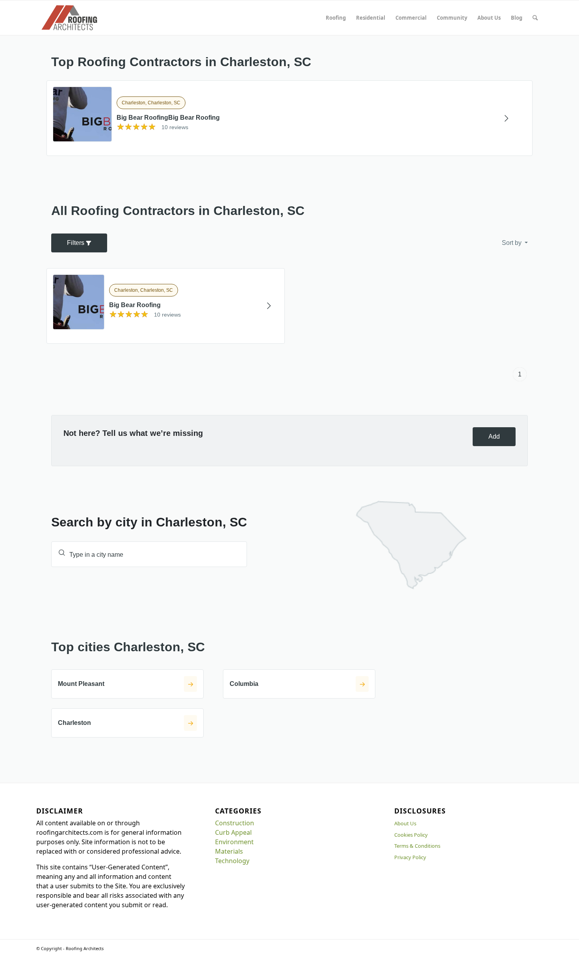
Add (494, 436)
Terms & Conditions (417, 845)
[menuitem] (336, 17)
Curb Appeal (233, 832)
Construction (234, 823)
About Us (405, 823)
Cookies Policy (411, 834)
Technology (232, 860)
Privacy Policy (410, 857)
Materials (229, 851)
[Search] (535, 17)
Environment (234, 842)
